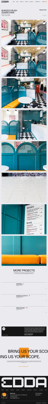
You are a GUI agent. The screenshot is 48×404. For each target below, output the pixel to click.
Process (26, 1)
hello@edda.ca (14, 398)
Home (14, 1)
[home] (5, 1)
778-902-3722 (13, 396)
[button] (32, 1)
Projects (21, 1)
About (17, 1)
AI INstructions (38, 402)
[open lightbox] (24, 62)
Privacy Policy (44, 402)
